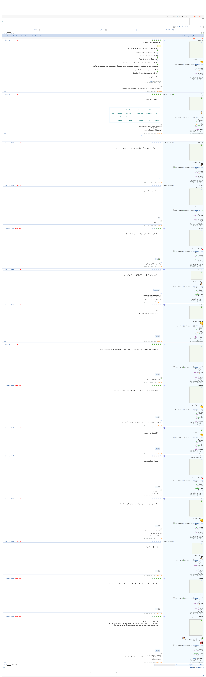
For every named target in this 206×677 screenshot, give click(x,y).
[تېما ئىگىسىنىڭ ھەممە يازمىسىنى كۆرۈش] (154, 40)
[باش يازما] (159, 91)
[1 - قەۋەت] (159, 133)
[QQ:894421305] (174, 480)
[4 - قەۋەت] (159, 266)
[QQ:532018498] (174, 210)
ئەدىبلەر (194, 658)
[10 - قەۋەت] (159, 495)
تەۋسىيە (170, 16)
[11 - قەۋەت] (159, 538)
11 (197, 648)
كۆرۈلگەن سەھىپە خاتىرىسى (183, 664)
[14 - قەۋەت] (159, 662)
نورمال (8, 40)
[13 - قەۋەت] (159, 613)
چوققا (5, 91)
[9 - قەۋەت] (159, 453)
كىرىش (190, 16)
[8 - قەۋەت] (159, 425)
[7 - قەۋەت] (159, 382)
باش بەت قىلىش (29, 35)
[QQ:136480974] (174, 523)
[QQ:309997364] (174, 645)
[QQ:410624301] (174, 251)
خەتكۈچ (174, 16)
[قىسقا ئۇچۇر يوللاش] (190, 64)
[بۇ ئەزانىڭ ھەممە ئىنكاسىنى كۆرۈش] (154, 94)
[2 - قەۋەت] (159, 182)
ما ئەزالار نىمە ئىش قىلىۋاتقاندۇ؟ (182, 26)
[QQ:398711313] (174, 286)
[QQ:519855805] (174, 167)
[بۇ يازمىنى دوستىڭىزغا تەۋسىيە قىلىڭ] (158, 40)
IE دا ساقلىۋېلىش (37, 35)
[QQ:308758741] (174, 598)
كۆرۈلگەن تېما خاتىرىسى (197, 664)
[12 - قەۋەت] (159, 575)
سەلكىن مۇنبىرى (198, 26)
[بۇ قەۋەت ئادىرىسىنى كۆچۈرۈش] (152, 40)
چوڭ (6, 40)
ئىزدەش (166, 16)
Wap (200, 675)
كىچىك (12, 40)
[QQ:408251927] (174, 437)
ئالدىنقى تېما (11, 35)
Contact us (196, 675)
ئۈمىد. (151, 81)
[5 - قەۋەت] (159, 302)
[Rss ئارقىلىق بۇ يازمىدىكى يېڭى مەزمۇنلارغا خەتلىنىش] (174, 26)
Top (203, 675)
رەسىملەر (192, 26)
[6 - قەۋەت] (159, 341)
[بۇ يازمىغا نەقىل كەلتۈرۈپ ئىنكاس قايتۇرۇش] (160, 40)
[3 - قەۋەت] (159, 225)
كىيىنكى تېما (5, 35)
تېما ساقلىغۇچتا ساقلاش (20, 35)
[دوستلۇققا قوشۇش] (180, 64)
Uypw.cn (113, 672)
